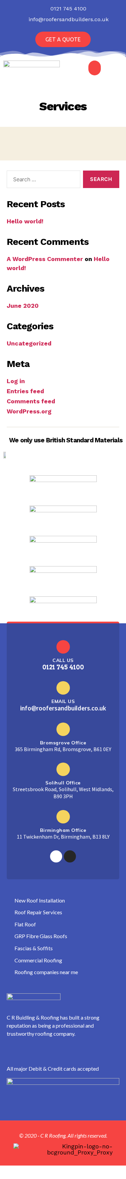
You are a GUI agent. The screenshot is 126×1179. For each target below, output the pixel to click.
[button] (63, 39)
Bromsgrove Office (63, 743)
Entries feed (25, 391)
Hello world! (25, 221)
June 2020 (23, 305)
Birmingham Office (63, 830)
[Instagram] (70, 856)
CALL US (63, 660)
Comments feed (31, 401)
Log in (16, 380)
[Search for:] (42, 181)
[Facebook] (56, 856)
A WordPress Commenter (45, 258)
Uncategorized (29, 343)
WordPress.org (29, 411)
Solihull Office (63, 783)
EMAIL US (63, 701)
